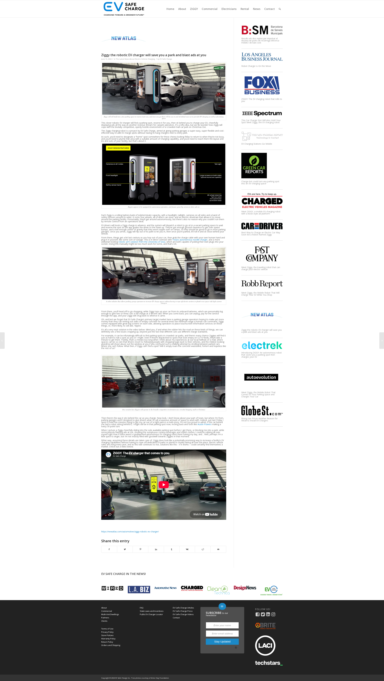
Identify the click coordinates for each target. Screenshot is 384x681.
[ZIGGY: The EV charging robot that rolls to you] (262, 95)
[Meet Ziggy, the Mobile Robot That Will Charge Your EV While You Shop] (262, 288)
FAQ (141, 607)
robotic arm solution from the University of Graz (141, 241)
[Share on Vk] (187, 549)
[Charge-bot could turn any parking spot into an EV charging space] (254, 177)
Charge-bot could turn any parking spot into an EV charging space (260, 182)
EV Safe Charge (166, 59)
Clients (104, 621)
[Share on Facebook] (109, 549)
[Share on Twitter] (125, 549)
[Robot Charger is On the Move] (262, 62)
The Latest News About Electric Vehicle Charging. (135, 59)
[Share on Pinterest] (140, 549)
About (104, 607)
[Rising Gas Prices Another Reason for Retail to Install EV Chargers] (262, 414)
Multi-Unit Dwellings (110, 614)
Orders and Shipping (110, 645)
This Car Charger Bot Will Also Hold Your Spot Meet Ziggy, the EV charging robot (261, 121)
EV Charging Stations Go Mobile (256, 143)
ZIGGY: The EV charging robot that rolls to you (261, 100)
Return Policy (107, 642)
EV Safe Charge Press (183, 611)
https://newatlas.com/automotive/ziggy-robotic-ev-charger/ (130, 531)
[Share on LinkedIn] (156, 549)
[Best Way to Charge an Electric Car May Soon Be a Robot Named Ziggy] (262, 228)
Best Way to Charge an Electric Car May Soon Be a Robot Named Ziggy (260, 233)
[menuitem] (170, 9)
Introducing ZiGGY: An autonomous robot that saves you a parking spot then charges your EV (261, 354)
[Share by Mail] (218, 549)
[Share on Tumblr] (171, 549)
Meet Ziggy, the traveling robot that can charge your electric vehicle (260, 268)
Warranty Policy (108, 638)
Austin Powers (205, 424)
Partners (105, 617)
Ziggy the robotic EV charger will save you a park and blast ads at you (261, 330)
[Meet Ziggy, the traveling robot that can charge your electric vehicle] (262, 263)
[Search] (280, 9)
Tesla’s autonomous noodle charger (189, 239)
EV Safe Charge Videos (183, 614)
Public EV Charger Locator (151, 614)
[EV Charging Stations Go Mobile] (262, 139)
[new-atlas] (135, 39)
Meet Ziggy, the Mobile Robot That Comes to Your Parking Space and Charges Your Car (258, 394)
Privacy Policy (107, 632)
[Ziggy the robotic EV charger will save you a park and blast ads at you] (262, 326)
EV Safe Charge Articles (183, 607)
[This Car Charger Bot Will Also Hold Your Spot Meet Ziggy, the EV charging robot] (262, 116)
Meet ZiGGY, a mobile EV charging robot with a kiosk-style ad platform (260, 212)
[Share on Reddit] (202, 549)
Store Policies (107, 635)
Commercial (106, 611)
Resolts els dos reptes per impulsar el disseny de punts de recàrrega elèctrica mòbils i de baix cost (260, 40)
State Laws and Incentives (152, 611)
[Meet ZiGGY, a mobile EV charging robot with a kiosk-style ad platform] (262, 207)
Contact (176, 617)
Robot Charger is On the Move (256, 66)
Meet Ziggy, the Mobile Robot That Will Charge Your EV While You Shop (260, 293)
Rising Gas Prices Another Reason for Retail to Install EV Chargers (259, 419)
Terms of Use (107, 628)
